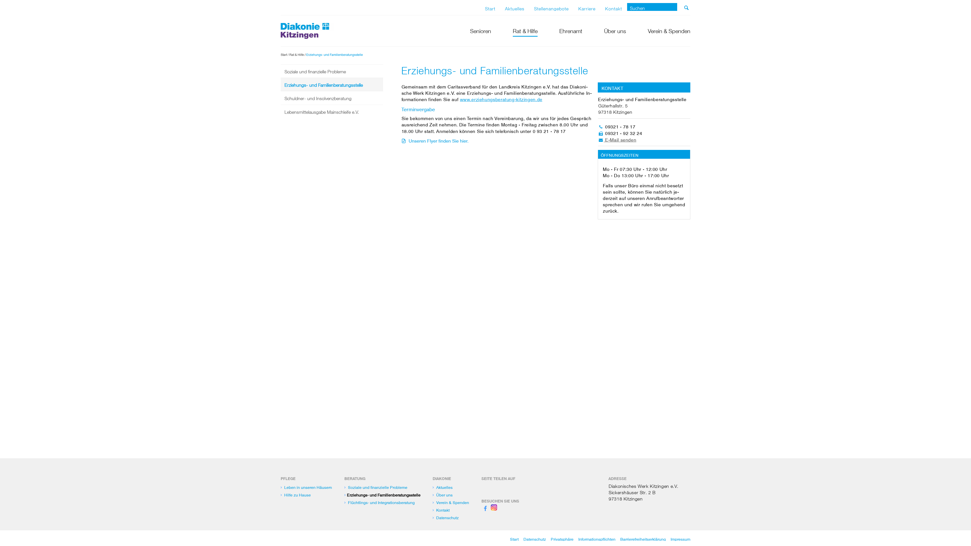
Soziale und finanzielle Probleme (315, 70)
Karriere (586, 7)
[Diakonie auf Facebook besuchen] (485, 507)
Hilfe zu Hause (297, 493)
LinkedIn (508, 486)
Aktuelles (514, 7)
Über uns (444, 493)
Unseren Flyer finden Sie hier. (439, 140)
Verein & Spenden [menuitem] (669, 30)
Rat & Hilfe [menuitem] (525, 30)
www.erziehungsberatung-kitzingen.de (501, 98)
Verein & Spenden (452, 501)
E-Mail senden (620, 139)
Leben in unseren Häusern (308, 486)
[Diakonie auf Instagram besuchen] (494, 507)
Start (490, 7)
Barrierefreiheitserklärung (643, 538)
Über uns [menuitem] (615, 30)
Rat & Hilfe (296, 54)
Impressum (680, 538)
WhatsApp (520, 486)
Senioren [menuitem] (480, 30)
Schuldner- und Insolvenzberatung (317, 97)
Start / (285, 54)
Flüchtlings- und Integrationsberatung (381, 501)
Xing (497, 486)
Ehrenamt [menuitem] (570, 30)
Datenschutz (447, 516)
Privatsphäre (562, 538)
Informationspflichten (596, 538)
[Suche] (686, 8)
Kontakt (613, 7)
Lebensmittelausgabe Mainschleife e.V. (321, 111)
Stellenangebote (551, 7)
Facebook (485, 486)
